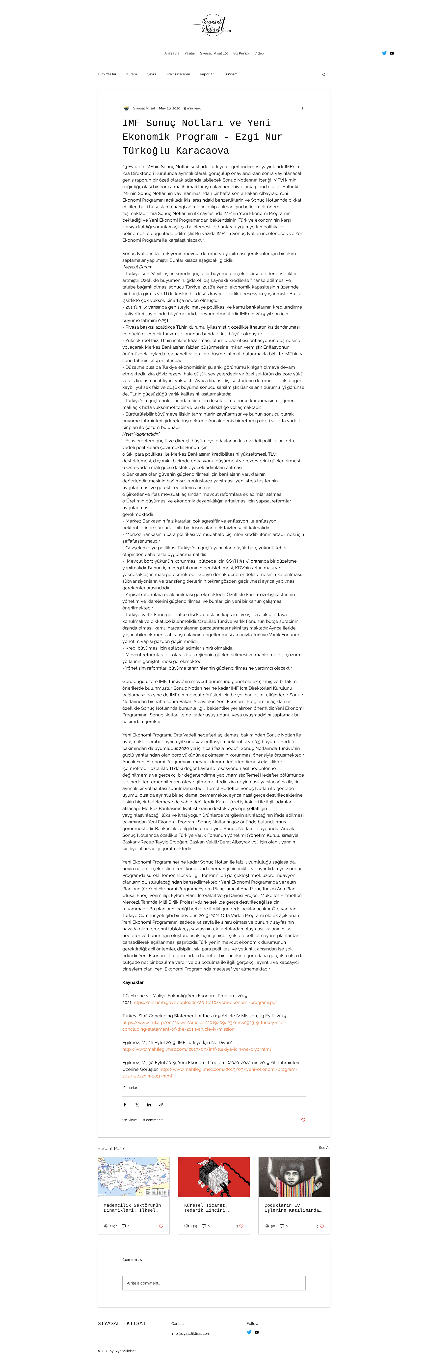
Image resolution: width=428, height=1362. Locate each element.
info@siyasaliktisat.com (190, 1333)
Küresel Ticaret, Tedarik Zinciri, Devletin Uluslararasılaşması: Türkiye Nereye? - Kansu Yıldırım (211, 1208)
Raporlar (207, 74)
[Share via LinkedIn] (149, 1104)
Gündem (231, 74)
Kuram (131, 74)
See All (324, 1148)
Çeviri (151, 74)
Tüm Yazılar (107, 74)
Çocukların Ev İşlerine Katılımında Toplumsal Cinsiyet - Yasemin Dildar (292, 1208)
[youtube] (391, 53)
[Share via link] (161, 1104)
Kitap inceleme (178, 74)
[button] (324, 74)
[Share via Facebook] (124, 1104)
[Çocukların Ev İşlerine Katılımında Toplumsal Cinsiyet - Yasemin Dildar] (294, 1177)
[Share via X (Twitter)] (136, 1104)
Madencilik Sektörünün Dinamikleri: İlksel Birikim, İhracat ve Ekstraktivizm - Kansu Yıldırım (132, 1208)
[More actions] (303, 108)
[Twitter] (384, 53)
